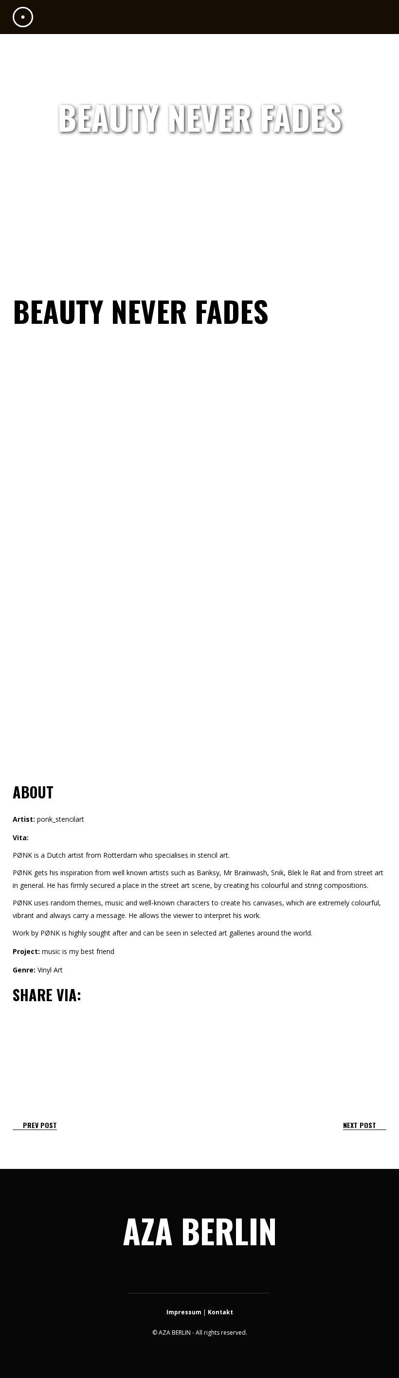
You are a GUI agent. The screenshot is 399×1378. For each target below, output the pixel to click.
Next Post (359, 1125)
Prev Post (40, 1125)
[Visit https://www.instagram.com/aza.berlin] (198, 1272)
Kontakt (220, 1312)
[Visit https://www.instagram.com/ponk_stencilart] (23, 1025)
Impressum (183, 1312)
